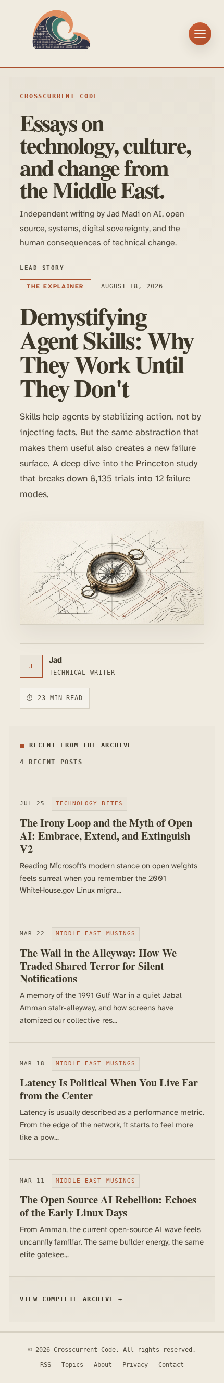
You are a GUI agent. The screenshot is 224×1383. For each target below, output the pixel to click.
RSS (45, 1364)
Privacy (135, 1364)
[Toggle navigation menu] (200, 33)
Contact (171, 1364)
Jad (55, 660)
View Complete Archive (71, 1299)
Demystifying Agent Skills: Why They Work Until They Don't (107, 351)
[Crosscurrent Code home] (61, 33)
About (103, 1364)
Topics (72, 1364)
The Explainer (55, 287)
